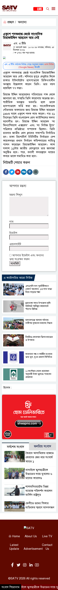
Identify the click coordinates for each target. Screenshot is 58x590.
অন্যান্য (22, 22)
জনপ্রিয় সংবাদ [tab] (42, 446)
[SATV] (29, 528)
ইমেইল (13, 233)
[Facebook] (6, 172)
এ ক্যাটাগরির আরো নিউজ (18, 278)
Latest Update (14, 547)
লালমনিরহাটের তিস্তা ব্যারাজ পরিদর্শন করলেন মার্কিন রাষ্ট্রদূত (38, 491)
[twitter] (19, 565)
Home (15, 536)
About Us (31, 536)
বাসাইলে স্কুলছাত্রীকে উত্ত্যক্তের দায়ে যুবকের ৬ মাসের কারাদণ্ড (38, 474)
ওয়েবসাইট (15, 244)
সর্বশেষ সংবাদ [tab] (15, 447)
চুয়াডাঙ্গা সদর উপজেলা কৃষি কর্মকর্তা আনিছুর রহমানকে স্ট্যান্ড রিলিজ (37, 305)
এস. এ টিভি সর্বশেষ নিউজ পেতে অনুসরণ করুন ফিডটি (29, 66)
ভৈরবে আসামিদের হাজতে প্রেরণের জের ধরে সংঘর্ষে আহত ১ (39, 457)
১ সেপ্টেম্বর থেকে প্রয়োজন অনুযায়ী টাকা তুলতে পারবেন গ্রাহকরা (38, 373)
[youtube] (36, 565)
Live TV (47, 536)
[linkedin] (31, 565)
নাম (11, 221)
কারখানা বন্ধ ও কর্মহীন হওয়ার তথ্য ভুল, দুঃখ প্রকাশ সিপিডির (38, 355)
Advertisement (33, 549)
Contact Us (47, 547)
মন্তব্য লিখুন (15, 194)
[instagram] (25, 565)
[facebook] (13, 565)
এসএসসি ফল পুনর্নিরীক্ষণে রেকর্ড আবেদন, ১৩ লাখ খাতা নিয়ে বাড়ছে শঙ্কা (38, 288)
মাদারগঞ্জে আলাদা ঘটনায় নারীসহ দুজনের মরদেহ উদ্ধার (38, 321)
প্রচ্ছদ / (11, 22)
